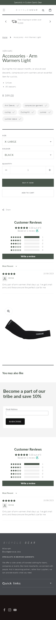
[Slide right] (50, 21)
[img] (8, 273)
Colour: (6, 149)
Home (4, 37)
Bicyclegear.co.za (9, 551)
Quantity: (7, 164)
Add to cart (28, 193)
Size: (4, 135)
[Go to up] (52, 616)
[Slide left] (5, 21)
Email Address (12, 409)
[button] (3, 10)
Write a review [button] (28, 256)
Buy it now (28, 183)
